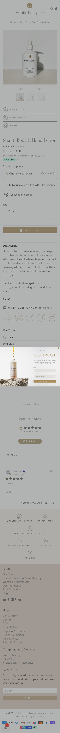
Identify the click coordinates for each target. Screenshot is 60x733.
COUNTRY (36, 374)
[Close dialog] (58, 348)
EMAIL (35, 367)
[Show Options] (54, 376)
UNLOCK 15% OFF (44, 381)
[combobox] (44, 376)
